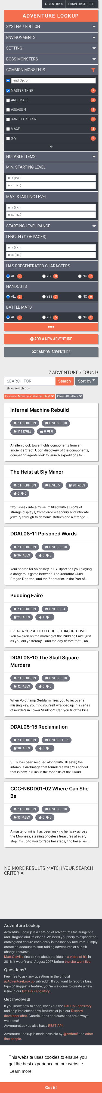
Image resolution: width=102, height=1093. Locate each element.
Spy (52, 138)
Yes (51, 276)
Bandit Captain (52, 119)
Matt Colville (13, 957)
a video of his (77, 957)
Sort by (84, 381)
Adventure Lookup (51, 16)
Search (64, 381)
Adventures (54, 4)
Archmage (52, 100)
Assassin (52, 110)
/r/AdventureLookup (19, 981)
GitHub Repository (36, 991)
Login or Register (81, 4)
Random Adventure (53, 352)
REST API (55, 1026)
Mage (52, 129)
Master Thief (52, 90)
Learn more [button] (21, 1071)
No (87, 276)
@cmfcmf (70, 1034)
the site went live (78, 961)
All (15, 276)
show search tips (18, 388)
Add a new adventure (53, 339)
